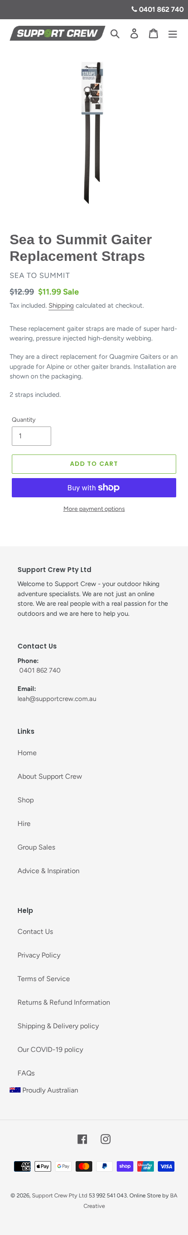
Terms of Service (43, 979)
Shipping (61, 305)
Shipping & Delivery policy (58, 1026)
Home (27, 753)
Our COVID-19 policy (50, 1049)
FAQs (26, 1073)
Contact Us (35, 931)
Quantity (23, 419)
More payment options (94, 509)
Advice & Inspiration (48, 871)
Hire (24, 823)
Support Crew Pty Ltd (59, 1195)
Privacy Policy (38, 955)
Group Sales (36, 847)
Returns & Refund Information (63, 1002)
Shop (25, 800)
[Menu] (172, 33)
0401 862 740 (160, 9)
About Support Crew (49, 776)
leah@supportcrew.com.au (56, 699)
